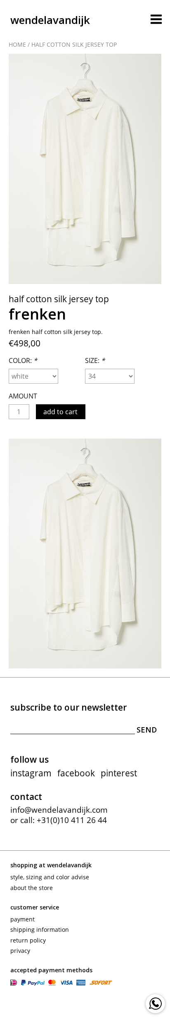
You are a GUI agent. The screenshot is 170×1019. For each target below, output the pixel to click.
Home (17, 44)
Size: (95, 360)
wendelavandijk (50, 19)
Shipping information (39, 929)
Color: (23, 360)
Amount (23, 396)
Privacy (20, 951)
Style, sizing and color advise (49, 877)
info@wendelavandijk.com (59, 809)
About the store (31, 888)
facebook (76, 773)
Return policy (28, 940)
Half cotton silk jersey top (74, 44)
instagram (31, 773)
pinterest (119, 773)
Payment (22, 919)
